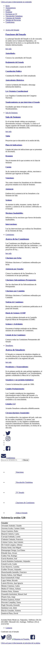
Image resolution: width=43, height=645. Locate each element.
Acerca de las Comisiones (17, 239)
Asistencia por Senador (15, 269)
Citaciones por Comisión (15, 291)
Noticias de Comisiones (14, 302)
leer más (8, 49)
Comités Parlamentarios (15, 389)
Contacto (9, 628)
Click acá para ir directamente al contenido (16, 2)
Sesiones (9, 200)
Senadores (9, 345)
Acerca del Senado (12, 30)
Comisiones (10, 235)
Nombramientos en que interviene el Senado (23, 102)
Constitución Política (14, 71)
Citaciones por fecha (13, 258)
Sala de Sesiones (12, 113)
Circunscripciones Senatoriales (17, 413)
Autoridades (10, 53)
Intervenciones (11, 224)
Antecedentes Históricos (15, 80)
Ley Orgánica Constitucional (17, 91)
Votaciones (10, 178)
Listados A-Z (11, 404)
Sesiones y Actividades (14, 324)
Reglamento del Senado (15, 62)
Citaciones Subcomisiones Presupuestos (21, 280)
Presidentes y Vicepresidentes (17, 367)
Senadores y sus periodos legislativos (20, 380)
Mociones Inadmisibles (14, 213)
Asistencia (9, 189)
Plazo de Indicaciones (14, 145)
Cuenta (8, 167)
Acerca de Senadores (15, 350)
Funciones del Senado (16, 34)
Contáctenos (10, 458)
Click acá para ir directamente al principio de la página (20, 643)
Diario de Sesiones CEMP (16, 313)
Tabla (8, 136)
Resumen (9, 156)
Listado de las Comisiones (15, 335)
